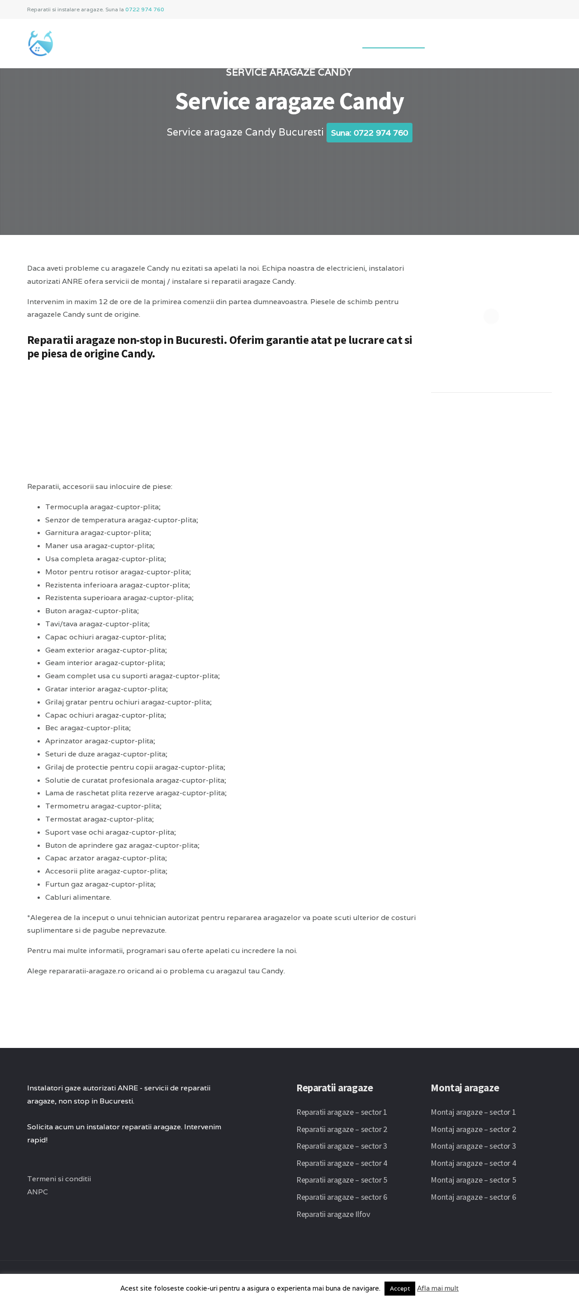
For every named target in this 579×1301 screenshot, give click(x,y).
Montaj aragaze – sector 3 (473, 1146)
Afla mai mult (438, 1288)
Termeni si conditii (59, 1179)
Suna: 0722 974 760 (369, 132)
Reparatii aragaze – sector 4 (341, 1163)
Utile (450, 39)
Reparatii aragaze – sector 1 (341, 1112)
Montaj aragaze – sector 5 (473, 1179)
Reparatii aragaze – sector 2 (341, 1129)
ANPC (37, 1192)
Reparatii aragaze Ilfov (333, 1214)
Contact (491, 39)
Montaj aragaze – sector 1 (473, 1112)
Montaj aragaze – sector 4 (473, 1163)
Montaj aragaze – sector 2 (473, 1129)
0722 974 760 (144, 9)
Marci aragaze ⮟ (393, 39)
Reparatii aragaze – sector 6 (341, 1197)
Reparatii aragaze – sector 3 (341, 1146)
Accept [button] (400, 1288)
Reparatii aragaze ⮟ (309, 39)
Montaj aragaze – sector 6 (473, 1197)
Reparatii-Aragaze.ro (122, 39)
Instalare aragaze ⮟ (217, 39)
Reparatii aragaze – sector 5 (341, 1179)
